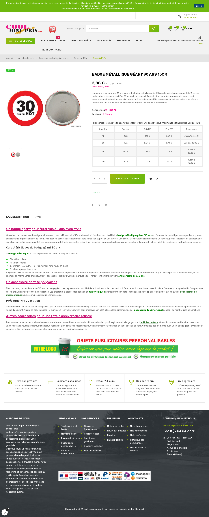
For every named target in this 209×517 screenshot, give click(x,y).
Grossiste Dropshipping (90, 428)
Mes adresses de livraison (138, 449)
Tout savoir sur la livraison (69, 428)
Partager (94, 205)
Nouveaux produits (116, 430)
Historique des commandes (137, 441)
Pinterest (107, 205)
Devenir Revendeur (93, 446)
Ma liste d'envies (138, 435)
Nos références (91, 434)
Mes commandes (138, 430)
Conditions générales (89, 440)
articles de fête (149, 322)
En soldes (111, 435)
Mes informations (138, 426)
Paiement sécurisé (70, 438)
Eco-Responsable (92, 450)
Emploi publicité (115, 440)
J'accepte (199, 6)
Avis (38, 216)
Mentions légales (69, 434)
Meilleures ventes (115, 426)
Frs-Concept (137, 509)
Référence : (98, 110)
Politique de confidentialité (68, 444)
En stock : (97, 114)
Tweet (101, 205)
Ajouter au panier (127, 179)
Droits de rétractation (67, 452)
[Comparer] (169, 28)
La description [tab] (17, 216)
